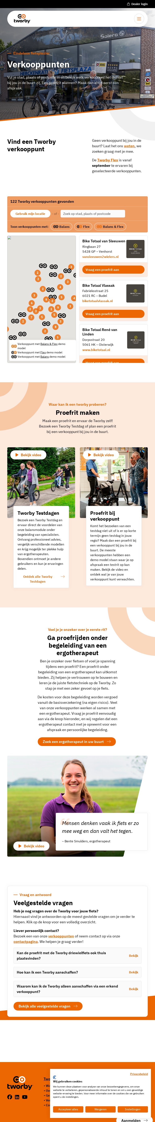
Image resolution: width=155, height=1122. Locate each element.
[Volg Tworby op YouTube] (24, 1097)
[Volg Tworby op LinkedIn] (17, 1097)
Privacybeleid (139, 1074)
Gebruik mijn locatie (30, 214)
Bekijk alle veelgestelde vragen (44, 1006)
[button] (13, 337)
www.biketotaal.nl (96, 350)
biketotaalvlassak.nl (97, 301)
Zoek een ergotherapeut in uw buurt (73, 741)
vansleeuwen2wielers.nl (100, 257)
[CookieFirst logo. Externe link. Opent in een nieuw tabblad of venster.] (54, 1077)
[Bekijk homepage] (21, 18)
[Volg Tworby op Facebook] (10, 1097)
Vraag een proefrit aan (102, 270)
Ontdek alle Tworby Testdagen (37, 579)
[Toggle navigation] (139, 19)
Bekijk (133, 956)
